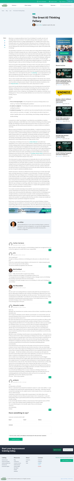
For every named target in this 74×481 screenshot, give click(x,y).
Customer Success (17, 463)
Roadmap (16, 471)
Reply (50, 249)
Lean (10, 10)
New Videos (16, 468)
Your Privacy (65, 478)
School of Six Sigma (5, 461)
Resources (53, 5)
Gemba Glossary (17, 464)
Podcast (15, 469)
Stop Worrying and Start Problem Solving (62, 136)
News (27, 461)
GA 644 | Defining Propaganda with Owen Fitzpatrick (63, 153)
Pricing (40, 5)
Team (27, 463)
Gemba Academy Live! (6, 463)
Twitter (39, 464)
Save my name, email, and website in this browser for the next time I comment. (28, 435)
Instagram (40, 461)
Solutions (14, 5)
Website (39, 419)
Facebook (40, 459)
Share (4, 38)
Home (3, 10)
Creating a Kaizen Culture (37, 153)
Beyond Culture (14, 83)
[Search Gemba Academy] (61, 5)
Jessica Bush (59, 84)
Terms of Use (70, 478)
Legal (62, 478)
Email (24, 419)
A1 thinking (34, 73)
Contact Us (63, 1)
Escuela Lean (4, 464)
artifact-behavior (33, 142)
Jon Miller (40, 25)
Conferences (16, 461)
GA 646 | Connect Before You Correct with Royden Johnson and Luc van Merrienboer (63, 82)
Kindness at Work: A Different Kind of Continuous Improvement (63, 100)
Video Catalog (28, 5)
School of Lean (5, 459)
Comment (11, 425)
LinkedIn (39, 463)
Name (10, 419)
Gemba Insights (17, 466)
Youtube (39, 466)
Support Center (54, 1)
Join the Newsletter (66, 460)
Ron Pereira (59, 103)
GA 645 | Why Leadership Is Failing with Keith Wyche (63, 118)
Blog (7, 10)
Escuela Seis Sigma (5, 466)
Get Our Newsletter (42, 1)
